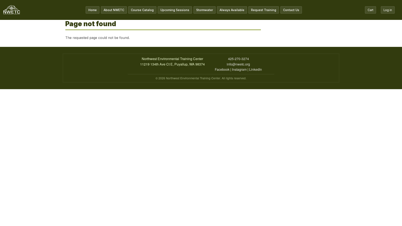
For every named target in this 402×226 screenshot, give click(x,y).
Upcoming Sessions (174, 10)
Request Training (263, 10)
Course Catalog (142, 10)
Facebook (222, 69)
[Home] (11, 10)
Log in (388, 10)
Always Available (232, 10)
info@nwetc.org (238, 64)
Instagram (239, 69)
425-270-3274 (238, 58)
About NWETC (114, 10)
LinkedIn (255, 69)
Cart (370, 10)
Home (92, 10)
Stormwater (204, 10)
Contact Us (291, 10)
